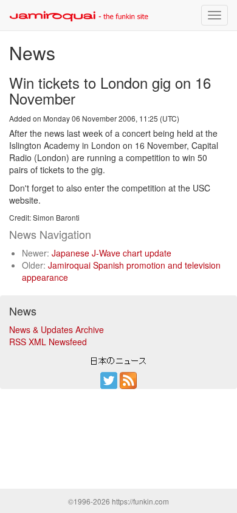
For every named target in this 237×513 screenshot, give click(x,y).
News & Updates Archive (56, 329)
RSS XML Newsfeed (48, 342)
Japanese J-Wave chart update (111, 253)
